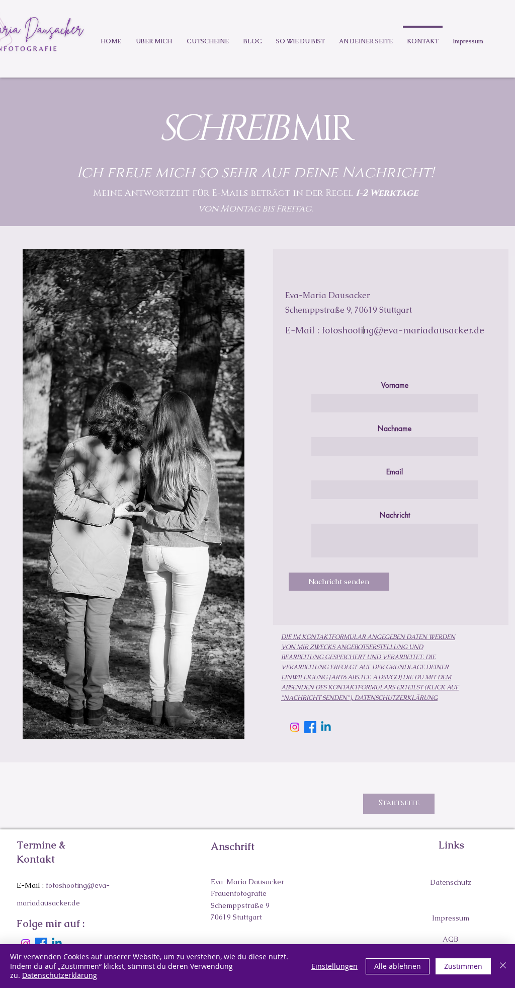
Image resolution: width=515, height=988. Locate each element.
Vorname (394, 385)
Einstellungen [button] (334, 966)
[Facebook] (310, 727)
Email (394, 471)
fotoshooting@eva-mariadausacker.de (403, 330)
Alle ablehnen (397, 966)
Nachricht (395, 515)
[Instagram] (295, 727)
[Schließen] (503, 966)
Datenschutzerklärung (59, 975)
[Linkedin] (326, 727)
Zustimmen (463, 966)
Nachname (394, 428)
